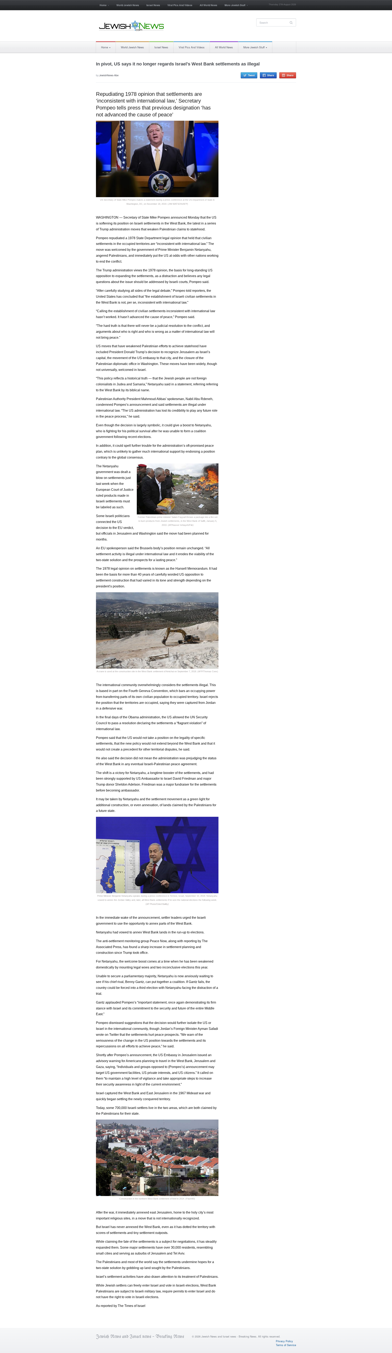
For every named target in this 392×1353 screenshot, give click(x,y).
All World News (208, 5)
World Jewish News (127, 5)
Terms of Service (286, 1345)
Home (101, 6)
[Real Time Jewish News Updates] (131, 26)
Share (270, 75)
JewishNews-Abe (109, 75)
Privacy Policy (284, 1341)
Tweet (251, 75)
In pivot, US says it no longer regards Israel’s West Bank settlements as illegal (178, 63)
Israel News (153, 5)
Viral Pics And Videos (179, 5)
